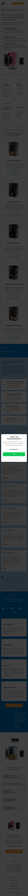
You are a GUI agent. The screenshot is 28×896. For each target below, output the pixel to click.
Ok (14, 454)
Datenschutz (17, 459)
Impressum (11, 459)
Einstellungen (14, 449)
